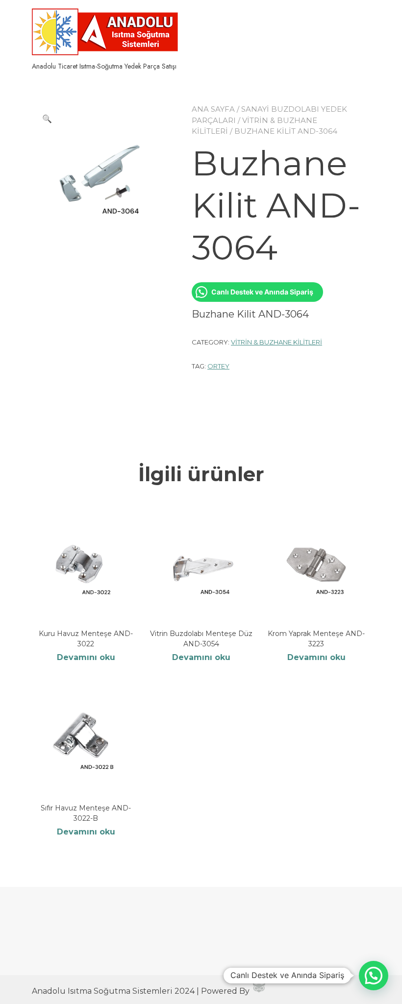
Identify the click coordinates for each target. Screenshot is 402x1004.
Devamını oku (86, 657)
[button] (47, 119)
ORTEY (218, 366)
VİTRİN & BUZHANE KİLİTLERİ (276, 342)
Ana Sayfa (213, 109)
